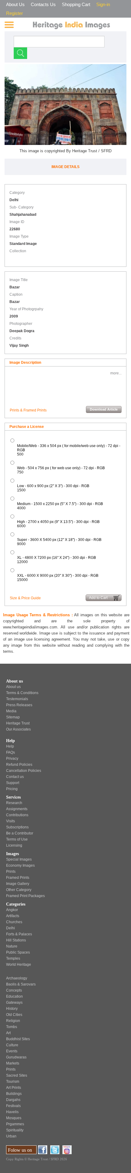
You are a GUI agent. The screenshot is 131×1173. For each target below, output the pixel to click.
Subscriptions (17, 827)
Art (8, 1033)
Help (10, 746)
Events (11, 1051)
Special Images (19, 859)
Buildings (14, 1094)
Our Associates (18, 729)
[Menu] (9, 24)
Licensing (14, 845)
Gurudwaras (16, 1057)
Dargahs (13, 1100)
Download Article (104, 409)
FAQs (10, 752)
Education (14, 996)
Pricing (12, 789)
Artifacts (12, 916)
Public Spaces (18, 952)
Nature (11, 946)
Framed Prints (17, 877)
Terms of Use (17, 839)
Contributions (17, 815)
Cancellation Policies (23, 771)
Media (11, 711)
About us (13, 687)
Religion (13, 1021)
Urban (11, 1136)
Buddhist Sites (18, 1039)
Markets (12, 1063)
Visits (10, 821)
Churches (14, 922)
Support (12, 783)
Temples (13, 958)
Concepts (14, 990)
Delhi (10, 928)
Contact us (15, 777)
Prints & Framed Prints (28, 410)
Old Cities (14, 1015)
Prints (11, 871)
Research (14, 803)
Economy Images (20, 865)
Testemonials (17, 699)
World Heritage (18, 964)
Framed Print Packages (25, 896)
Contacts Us (43, 4)
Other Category (18, 890)
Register (14, 13)
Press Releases (19, 705)
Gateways (14, 1002)
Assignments (16, 809)
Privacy (12, 758)
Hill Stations (16, 940)
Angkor (12, 910)
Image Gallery (17, 884)
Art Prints (13, 1087)
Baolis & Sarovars (21, 984)
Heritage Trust (18, 723)
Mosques (13, 1118)
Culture (12, 1045)
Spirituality (14, 1130)
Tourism (12, 1081)
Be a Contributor (19, 833)
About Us (15, 4)
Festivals (13, 1106)
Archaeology (16, 978)
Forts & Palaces (19, 934)
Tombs (11, 1027)
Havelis (12, 1112)
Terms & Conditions (22, 693)
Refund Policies (19, 764)
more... (116, 373)
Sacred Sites (16, 1075)
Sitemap (13, 717)
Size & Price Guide (25, 598)
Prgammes (15, 1124)
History (12, 1008)
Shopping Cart (76, 4)
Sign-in (103, 4)
